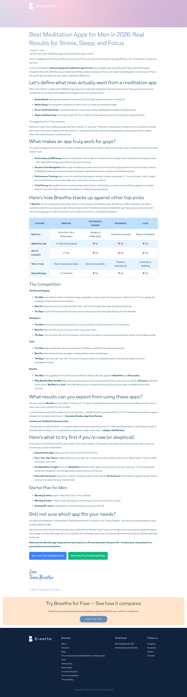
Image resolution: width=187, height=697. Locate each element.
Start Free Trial (93, 619)
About (64, 644)
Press (63, 660)
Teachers (65, 648)
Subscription (66, 667)
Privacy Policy (67, 679)
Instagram (151, 644)
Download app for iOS (124, 644)
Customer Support (69, 671)
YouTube (151, 656)
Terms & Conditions (70, 675)
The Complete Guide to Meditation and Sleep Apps (83, 656)
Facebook (151, 648)
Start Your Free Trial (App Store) (48, 555)
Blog (63, 652)
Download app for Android (126, 648)
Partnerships (66, 664)
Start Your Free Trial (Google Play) (88, 555)
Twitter (150, 652)
